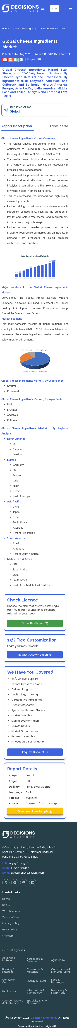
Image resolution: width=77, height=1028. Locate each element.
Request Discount (34, 752)
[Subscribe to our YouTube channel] (23, 882)
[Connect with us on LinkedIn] (32, 882)
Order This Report (33, 623)
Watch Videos (11, 911)
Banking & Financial (8, 970)
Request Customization (33, 654)
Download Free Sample (33, 811)
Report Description (16, 126)
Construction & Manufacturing (60, 970)
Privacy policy (10, 923)
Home (5, 28)
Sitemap (7, 935)
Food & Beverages (23, 28)
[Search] (64, 8)
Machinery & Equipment (59, 991)
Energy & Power (36, 981)
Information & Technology (35, 991)
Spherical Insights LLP (44, 1026)
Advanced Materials (8, 959)
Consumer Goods (9, 980)
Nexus (6, 905)
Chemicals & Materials (35, 970)
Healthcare (9, 991)
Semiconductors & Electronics (12, 1001)
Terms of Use (10, 917)
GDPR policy (9, 929)
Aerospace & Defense (35, 960)
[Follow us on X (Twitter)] (5, 882)
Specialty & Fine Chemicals (37, 1001)
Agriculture (58, 960)
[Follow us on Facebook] (14, 882)
